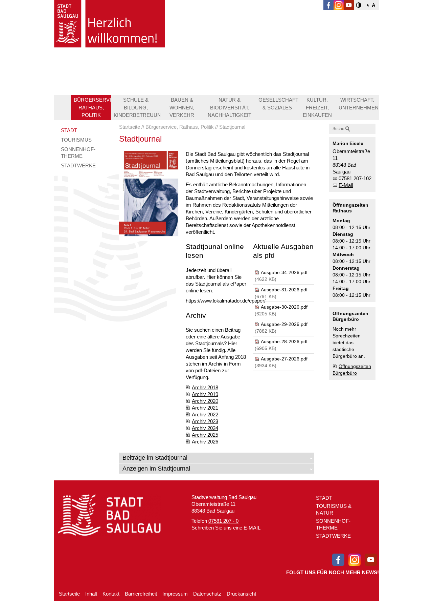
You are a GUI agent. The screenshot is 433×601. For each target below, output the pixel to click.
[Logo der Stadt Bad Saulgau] (109, 23)
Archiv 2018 (205, 387)
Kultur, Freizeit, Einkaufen (317, 107)
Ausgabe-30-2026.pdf (284, 307)
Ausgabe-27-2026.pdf (284, 358)
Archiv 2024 (205, 428)
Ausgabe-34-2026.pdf (284, 272)
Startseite (69, 594)
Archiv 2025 (205, 435)
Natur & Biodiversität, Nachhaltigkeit (229, 107)
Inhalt (91, 594)
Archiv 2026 (205, 441)
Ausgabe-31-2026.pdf (284, 289)
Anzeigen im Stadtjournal (156, 468)
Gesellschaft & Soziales (278, 103)
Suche (338, 128)
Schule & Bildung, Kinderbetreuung (137, 107)
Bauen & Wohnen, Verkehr (181, 107)
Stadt (69, 130)
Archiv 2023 (205, 421)
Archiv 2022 (205, 414)
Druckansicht (241, 594)
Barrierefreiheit (141, 594)
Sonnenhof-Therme (78, 152)
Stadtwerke (78, 165)
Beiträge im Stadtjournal (154, 457)
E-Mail (346, 185)
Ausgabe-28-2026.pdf (284, 341)
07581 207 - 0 (223, 521)
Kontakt (110, 594)
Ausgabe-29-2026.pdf (284, 324)
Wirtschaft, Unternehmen (359, 103)
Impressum (175, 594)
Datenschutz (207, 594)
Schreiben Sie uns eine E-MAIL (225, 528)
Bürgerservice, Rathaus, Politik (92, 107)
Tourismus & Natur (333, 509)
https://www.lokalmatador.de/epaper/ (226, 301)
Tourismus (76, 140)
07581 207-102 (355, 178)
